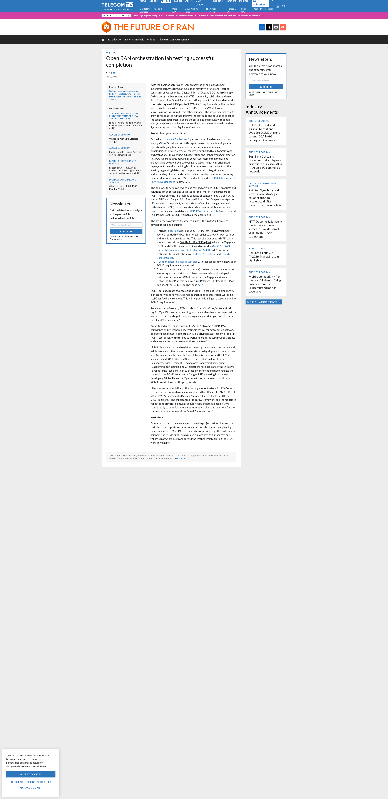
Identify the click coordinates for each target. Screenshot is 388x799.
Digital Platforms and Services (151, 10)
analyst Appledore (176, 139)
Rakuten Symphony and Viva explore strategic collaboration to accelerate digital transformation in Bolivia (265, 198)
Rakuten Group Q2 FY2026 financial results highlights (264, 256)
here (200, 284)
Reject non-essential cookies (31, 782)
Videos (151, 39)
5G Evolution (257, 248)
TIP (114, 72)
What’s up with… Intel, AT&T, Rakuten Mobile (123, 187)
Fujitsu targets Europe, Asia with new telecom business (125, 153)
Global (112, 91)
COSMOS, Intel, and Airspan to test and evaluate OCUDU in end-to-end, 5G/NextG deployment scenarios (265, 132)
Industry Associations (127, 91)
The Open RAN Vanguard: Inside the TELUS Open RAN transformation (124, 116)
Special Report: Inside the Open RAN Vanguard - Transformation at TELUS (125, 125)
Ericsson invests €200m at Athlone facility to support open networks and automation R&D (125, 170)
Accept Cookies (31, 774)
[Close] (55, 755)
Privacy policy (116, 239)
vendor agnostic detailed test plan (178, 261)
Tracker (112, 99)
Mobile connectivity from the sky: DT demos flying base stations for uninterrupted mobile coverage (265, 284)
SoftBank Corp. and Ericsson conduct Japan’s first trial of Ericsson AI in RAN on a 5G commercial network (265, 164)
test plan (175, 230)
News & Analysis (134, 39)
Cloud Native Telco (191, 10)
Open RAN (174, 10)
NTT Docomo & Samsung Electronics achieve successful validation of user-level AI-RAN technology (265, 229)
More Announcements (262, 302)
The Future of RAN (132, 96)
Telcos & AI (231, 10)
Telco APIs (243, 10)
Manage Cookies (31, 787)
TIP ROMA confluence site (203, 211)
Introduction (114, 39)
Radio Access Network (120, 93)
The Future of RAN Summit (173, 39)
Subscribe (126, 231)
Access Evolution (119, 134)
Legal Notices (180, 458)
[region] (30, 773)
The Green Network (211, 10)
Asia (256, 8)
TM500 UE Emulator (204, 254)
